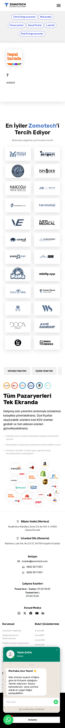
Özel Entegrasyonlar (32, 33)
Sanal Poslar (35, 25)
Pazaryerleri (17, 25)
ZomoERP (39, 635)
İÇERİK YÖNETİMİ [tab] (44, 371)
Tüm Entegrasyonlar (24, 17)
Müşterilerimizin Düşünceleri (15, 643)
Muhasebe (45, 17)
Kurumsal (8, 623)
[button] (57, 649)
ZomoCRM (40, 640)
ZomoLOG (39, 644)
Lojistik (50, 25)
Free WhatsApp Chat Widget (33, 709)
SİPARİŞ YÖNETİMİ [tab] (17, 371)
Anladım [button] (32, 719)
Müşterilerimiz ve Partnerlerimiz (10, 637)
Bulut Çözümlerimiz (47, 623)
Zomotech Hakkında (11, 630)
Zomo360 (39, 630)
